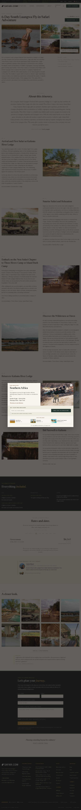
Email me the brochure (61, 410)
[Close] (71, 385)
